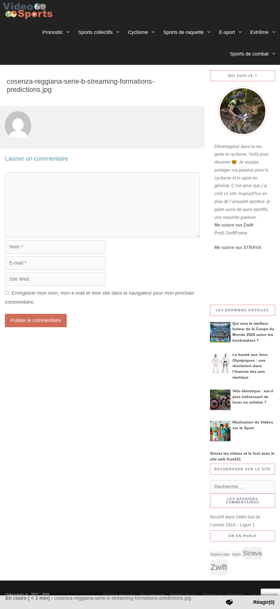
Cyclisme (138, 32)
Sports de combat (249, 54)
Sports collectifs (95, 32)
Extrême (259, 32)
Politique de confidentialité (223, 595)
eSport (236, 554)
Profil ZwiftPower (230, 233)
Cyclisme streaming (119, 595)
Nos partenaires (152, 595)
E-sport (227, 32)
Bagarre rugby (220, 554)
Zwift (219, 567)
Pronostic (52, 32)
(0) (264, 602)
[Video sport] (29, 11)
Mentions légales (183, 595)
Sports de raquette (183, 32)
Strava (252, 553)
